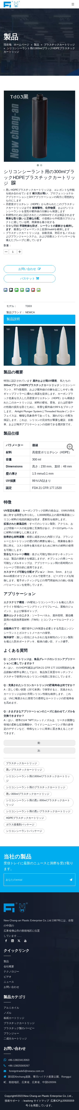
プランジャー (11, 1033)
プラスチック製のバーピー (19, 1028)
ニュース (9, 981)
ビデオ (7, 976)
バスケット (27, 278)
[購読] (71, 880)
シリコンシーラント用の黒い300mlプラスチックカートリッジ (38, 802)
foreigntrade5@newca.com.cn (26, 1070)
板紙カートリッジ (14, 1017)
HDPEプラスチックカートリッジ (25, 817)
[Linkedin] (12, 940)
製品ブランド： (15, 312)
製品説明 (13, 319)
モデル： (11, 306)
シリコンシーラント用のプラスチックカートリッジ (35, 787)
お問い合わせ (27, 268)
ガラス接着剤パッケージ (20, 824)
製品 (6, 961)
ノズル (7, 1012)
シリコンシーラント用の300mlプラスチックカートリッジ (38, 778)
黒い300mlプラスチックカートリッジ (27, 793)
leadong (28, 1100)
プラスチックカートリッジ (21, 763)
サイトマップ (41, 1100)
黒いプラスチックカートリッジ (24, 769)
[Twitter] (19, 940)
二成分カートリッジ (15, 1038)
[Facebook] (6, 940)
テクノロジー (11, 971)
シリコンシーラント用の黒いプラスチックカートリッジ (38, 811)
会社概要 (9, 966)
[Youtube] (25, 940)
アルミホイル (11, 1007)
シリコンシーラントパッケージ (24, 830)
